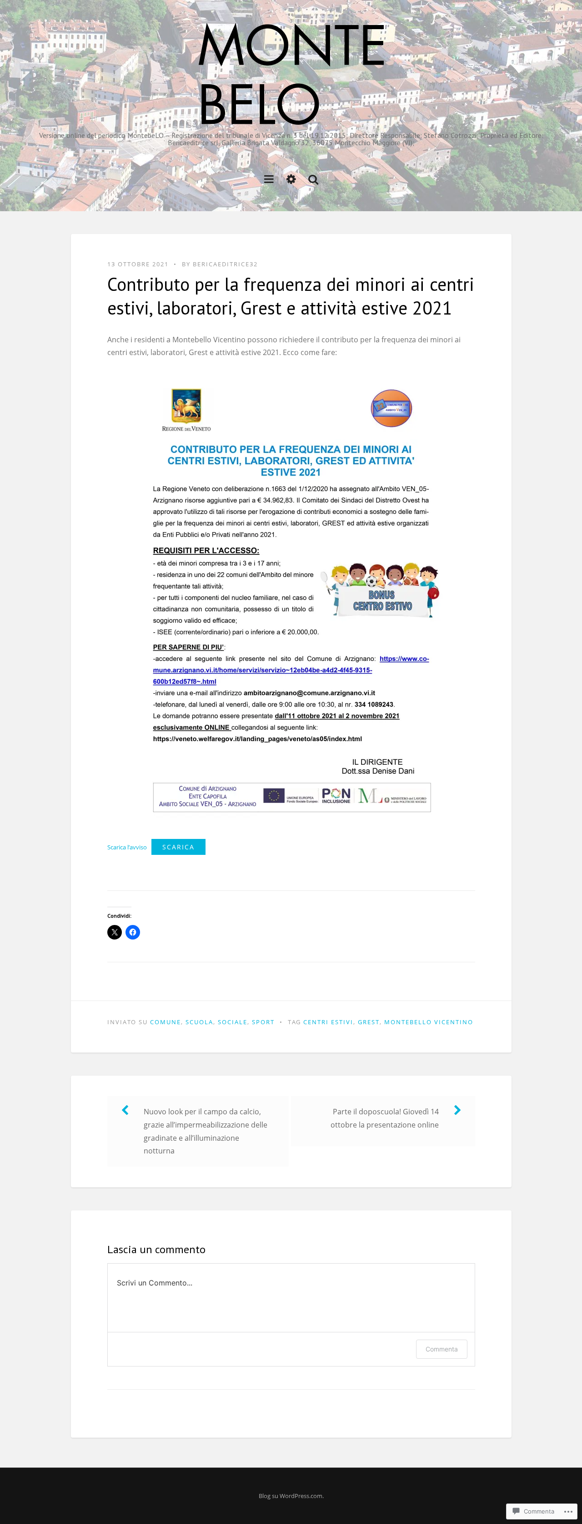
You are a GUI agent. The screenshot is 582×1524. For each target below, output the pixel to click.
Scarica (178, 847)
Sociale (232, 1022)
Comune (165, 1022)
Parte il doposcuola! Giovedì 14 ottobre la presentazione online (385, 1118)
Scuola (199, 1022)
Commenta (442, 1349)
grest (369, 1022)
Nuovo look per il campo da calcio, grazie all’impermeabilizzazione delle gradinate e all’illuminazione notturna (205, 1131)
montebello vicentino (428, 1022)
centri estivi (328, 1022)
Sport (263, 1022)
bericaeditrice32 (225, 264)
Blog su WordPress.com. (291, 1496)
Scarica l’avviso (127, 847)
